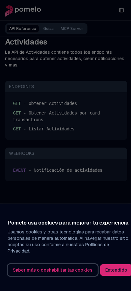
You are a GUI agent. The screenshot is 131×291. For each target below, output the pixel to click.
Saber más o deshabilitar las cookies (53, 270)
